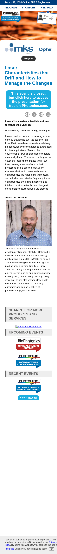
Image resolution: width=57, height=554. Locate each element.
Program (11, 7)
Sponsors (29, 7)
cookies (10, 549)
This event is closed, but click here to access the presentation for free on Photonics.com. (28, 99)
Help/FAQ (47, 7)
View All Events (28, 398)
